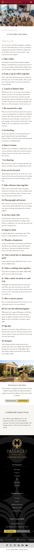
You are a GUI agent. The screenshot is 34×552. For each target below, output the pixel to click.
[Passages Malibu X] (11, 545)
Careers (17, 501)
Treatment (17, 476)
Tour (17, 479)
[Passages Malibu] (11, 2)
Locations (17, 498)
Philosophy (17, 469)
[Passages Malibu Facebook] (7, 545)
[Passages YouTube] (27, 545)
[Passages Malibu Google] (19, 545)
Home (3, 30)
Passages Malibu (14, 549)
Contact (17, 485)
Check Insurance (11, 401)
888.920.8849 (23, 401)
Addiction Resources (17, 504)
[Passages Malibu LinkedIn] (23, 545)
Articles (6, 30)
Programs (17, 473)
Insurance (17, 482)
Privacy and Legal (17, 511)
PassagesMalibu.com (17, 524)
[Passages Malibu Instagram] (15, 545)
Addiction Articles (17, 508)
